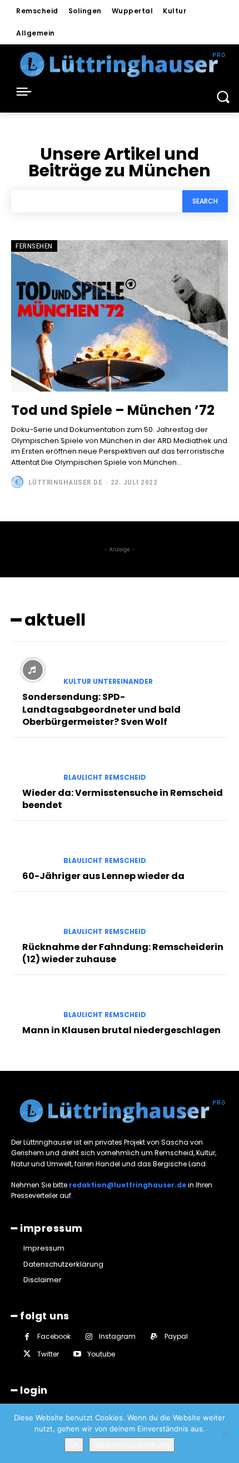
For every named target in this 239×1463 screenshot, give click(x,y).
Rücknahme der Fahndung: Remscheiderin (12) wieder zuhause (122, 953)
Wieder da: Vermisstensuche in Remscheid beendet (122, 798)
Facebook (54, 1336)
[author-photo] (18, 482)
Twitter (48, 1354)
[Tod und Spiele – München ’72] (119, 316)
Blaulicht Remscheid (104, 777)
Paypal (176, 1336)
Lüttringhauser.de (65, 482)
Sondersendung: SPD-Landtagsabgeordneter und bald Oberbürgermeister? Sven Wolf (101, 709)
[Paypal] (154, 1337)
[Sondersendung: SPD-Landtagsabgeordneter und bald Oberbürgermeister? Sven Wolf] (32, 670)
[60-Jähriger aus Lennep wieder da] (32, 849)
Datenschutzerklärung (131, 1444)
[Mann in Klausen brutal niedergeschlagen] (32, 1003)
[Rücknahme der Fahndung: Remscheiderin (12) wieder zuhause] (32, 920)
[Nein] (225, 1433)
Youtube (101, 1354)
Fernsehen (34, 246)
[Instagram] (89, 1337)
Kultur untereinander (108, 681)
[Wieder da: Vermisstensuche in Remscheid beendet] (32, 766)
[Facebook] (27, 1337)
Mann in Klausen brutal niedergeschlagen (121, 1030)
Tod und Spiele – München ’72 (113, 410)
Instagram (117, 1336)
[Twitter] (27, 1354)
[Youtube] (77, 1354)
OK (74, 1444)
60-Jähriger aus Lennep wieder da (103, 876)
